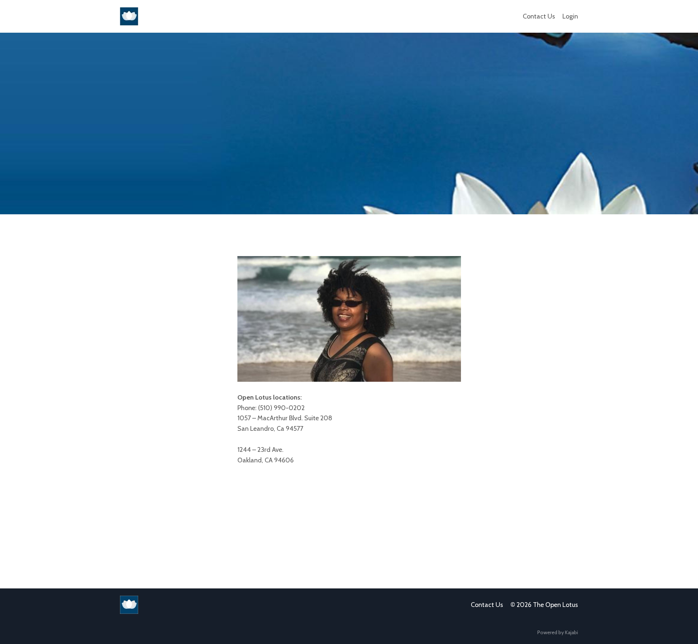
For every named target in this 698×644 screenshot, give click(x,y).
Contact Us (539, 16)
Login (570, 16)
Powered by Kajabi (557, 632)
